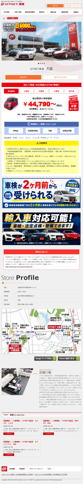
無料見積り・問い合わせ (73, 6)
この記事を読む (9, 433)
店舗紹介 (76, 12)
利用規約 (22, 469)
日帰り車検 (17, 12)
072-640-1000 (61, 77)
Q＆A (49, 469)
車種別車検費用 (30, 12)
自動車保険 (64, 12)
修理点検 (53, 12)
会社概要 (12, 469)
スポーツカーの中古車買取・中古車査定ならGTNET (51, 474)
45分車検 (6, 12)
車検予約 (55, 6)
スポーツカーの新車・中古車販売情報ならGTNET (17, 474)
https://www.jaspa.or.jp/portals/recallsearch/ (19, 266)
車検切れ (42, 12)
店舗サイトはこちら (17, 415)
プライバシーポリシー (36, 469)
